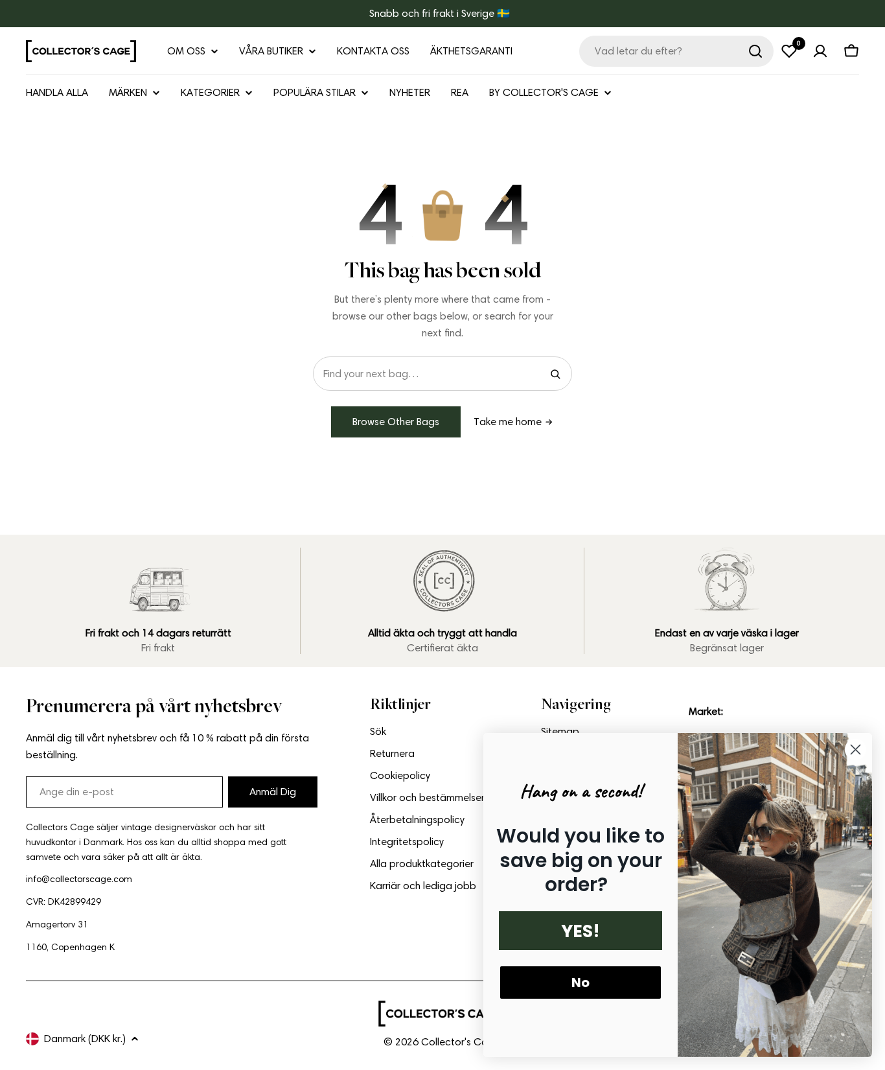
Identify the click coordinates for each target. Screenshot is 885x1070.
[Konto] (820, 51)
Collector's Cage (460, 1042)
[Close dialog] (855, 749)
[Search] (555, 374)
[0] (789, 51)
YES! (580, 931)
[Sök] (755, 51)
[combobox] (676, 51)
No (580, 982)
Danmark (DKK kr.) (85, 1038)
